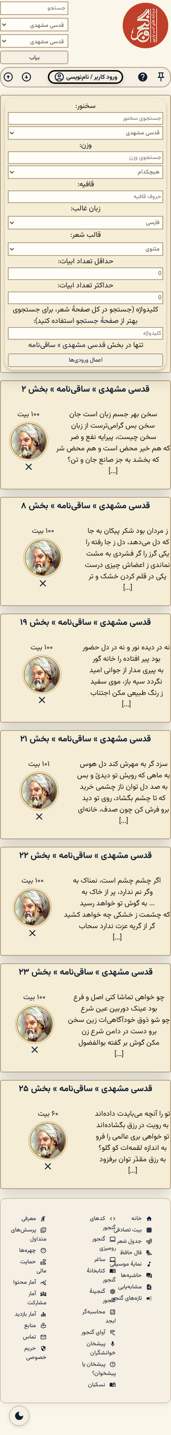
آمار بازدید (26, 1314)
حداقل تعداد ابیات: (86, 261)
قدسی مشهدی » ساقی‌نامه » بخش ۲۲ (85, 856)
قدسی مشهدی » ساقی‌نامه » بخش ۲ (85, 389)
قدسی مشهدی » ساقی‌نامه (66, 345)
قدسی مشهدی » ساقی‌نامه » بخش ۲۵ (85, 1089)
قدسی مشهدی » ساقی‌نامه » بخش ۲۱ (85, 739)
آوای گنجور (94, 1332)
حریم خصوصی (35, 1353)
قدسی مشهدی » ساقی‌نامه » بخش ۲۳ (86, 972)
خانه (137, 1218)
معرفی (29, 1218)
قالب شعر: (85, 235)
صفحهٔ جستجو (97, 321)
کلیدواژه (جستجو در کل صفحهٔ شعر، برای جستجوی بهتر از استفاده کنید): (85, 315)
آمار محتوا (25, 1282)
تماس (30, 1337)
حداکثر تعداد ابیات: (85, 285)
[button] (161, 77)
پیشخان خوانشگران (101, 1348)
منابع (30, 1325)
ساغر (100, 1259)
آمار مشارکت (37, 1298)
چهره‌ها (28, 1250)
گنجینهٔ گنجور (102, 1296)
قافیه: (86, 184)
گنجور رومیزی (104, 1244)
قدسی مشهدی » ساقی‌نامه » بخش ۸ (85, 506)
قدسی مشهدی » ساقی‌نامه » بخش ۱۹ (85, 622)
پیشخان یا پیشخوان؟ (99, 1369)
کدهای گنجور (103, 1223)
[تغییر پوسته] (19, 1416)
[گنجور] (145, 25)
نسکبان (97, 1384)
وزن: (85, 145)
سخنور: (85, 106)
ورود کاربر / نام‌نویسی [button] (91, 77)
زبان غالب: (85, 208)
